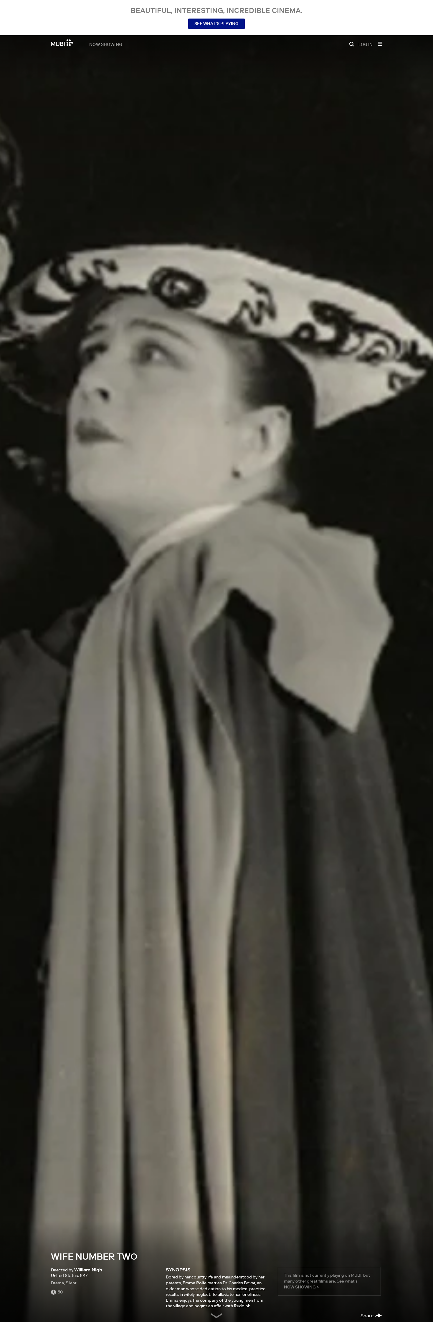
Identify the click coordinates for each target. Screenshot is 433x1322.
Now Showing (105, 44)
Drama (57, 1283)
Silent (71, 1283)
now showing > (301, 1287)
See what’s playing (216, 23)
